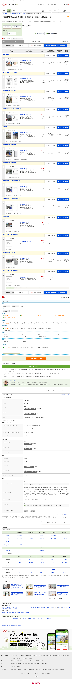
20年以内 (50, 323)
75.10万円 (42, 535)
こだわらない (8, 347)
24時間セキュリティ (8, 334)
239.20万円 (64, 535)
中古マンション (7, 618)
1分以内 (14, 328)
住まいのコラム (48, 669)
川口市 (3, 607)
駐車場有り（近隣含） (43, 336)
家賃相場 (41, 660)
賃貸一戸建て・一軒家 (24, 660)
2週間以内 (45, 347)
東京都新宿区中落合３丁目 (9, 162)
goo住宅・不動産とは (15, 655)
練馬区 (6, 608)
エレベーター (24, 336)
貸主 (22, 306)
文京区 (19, 607)
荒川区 (66, 607)
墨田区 (27, 607)
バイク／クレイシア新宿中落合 (10, 234)
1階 (22, 334)
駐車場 (37, 660)
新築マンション (14, 663)
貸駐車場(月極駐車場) (59, 315)
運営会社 (48, 673)
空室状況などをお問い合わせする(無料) (56, 45)
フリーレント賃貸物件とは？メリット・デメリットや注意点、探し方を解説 (63, 593)
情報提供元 (55, 655)
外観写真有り (24, 341)
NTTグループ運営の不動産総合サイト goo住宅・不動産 (13, 0)
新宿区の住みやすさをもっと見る (56, 390)
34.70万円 (31, 562)
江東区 (30, 607)
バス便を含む (7, 330)
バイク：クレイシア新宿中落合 (10, 270)
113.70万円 (53, 538)
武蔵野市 (15, 608)
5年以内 (28, 323)
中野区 (51, 607)
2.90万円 (31, 572)
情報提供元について (6, 625)
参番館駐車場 (6, 216)
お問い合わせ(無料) (63, 55)
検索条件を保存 (40, 33)
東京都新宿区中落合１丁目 (9, 90)
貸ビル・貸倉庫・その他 (9, 317)
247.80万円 (64, 538)
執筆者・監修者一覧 (55, 669)
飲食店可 (6, 336)
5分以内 (21, 328)
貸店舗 (22, 315)
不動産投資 (48, 618)
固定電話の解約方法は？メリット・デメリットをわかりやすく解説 (40, 586)
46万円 (19, 562)
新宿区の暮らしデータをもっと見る (56, 522)
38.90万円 (64, 562)
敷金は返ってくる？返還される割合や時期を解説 (40, 593)
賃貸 (34, 618)
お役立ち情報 (3, 669)
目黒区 (38, 607)
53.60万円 (42, 559)
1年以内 (14, 323)
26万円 (53, 569)
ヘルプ (32, 673)
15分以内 (42, 328)
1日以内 (24, 347)
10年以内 (35, 323)
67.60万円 (42, 562)
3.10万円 (42, 550)
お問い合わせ (36, 673)
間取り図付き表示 (36, 41)
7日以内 (38, 347)
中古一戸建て (24, 618)
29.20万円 (19, 544)
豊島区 (59, 607)
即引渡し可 (56, 334)
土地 (30, 618)
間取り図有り (7, 341)
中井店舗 (5, 126)
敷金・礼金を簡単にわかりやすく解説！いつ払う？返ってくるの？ (63, 586)
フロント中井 (6, 54)
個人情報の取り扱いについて (16, 658)
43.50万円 (19, 538)
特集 (12, 669)
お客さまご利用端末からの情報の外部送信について (30, 655)
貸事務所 (6, 315)
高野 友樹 (12, 380)
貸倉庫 (32, 612)
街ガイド (42, 669)
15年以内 (42, 323)
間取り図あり (5, 612)
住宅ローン (47, 663)
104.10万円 (53, 535)
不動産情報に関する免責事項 (16, 625)
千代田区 (8, 607)
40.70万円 (53, 562)
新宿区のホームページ (65, 394)
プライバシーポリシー (25, 673)
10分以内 (35, 328)
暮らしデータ (37, 669)
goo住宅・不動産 (4, 655)
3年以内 (21, 323)
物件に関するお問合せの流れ (46, 655)
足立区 (10, 608)
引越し (15, 669)
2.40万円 (53, 572)
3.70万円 (20, 572)
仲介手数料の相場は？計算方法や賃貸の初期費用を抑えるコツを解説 (17, 593)
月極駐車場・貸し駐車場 (14, 612)
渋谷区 (47, 607)
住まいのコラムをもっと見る (56, 598)
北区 (63, 607)
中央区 (12, 607)
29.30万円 (31, 559)
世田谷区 (43, 607)
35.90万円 (19, 535)
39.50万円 (53, 559)
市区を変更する (7, 27)
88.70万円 (42, 538)
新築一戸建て (16, 618)
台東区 (23, 607)
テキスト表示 (13, 41)
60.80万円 (31, 535)
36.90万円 (19, 559)
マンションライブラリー (22, 669)
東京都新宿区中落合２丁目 (9, 144)
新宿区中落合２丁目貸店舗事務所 (11, 180)
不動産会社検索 (31, 669)
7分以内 (28, 328)
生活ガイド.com (67, 514)
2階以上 (39, 334)
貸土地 (39, 315)
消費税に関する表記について (28, 658)
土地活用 (18, 666)
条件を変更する (11, 33)
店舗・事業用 (40, 618)
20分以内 (50, 328)
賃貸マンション (32, 660)
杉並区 (55, 607)
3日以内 (31, 347)
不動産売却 (13, 666)
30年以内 (65, 323)
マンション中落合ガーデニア (10, 72)
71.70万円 (31, 538)
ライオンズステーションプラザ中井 (12, 108)
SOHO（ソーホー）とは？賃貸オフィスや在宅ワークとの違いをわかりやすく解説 (17, 586)
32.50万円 (64, 559)
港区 (16, 607)
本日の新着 (16, 347)
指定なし (7, 323)
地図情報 (62, 669)
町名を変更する (16, 27)
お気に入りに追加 (37, 45)
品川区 (34, 607)
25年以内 (57, 323)
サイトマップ (42, 673)
